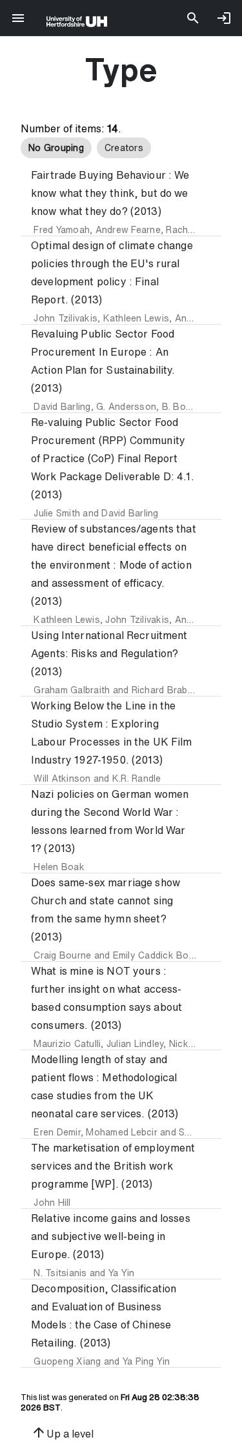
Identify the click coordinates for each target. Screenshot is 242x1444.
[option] (56, 147)
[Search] (192, 18)
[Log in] (223, 18)
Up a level (62, 1432)
